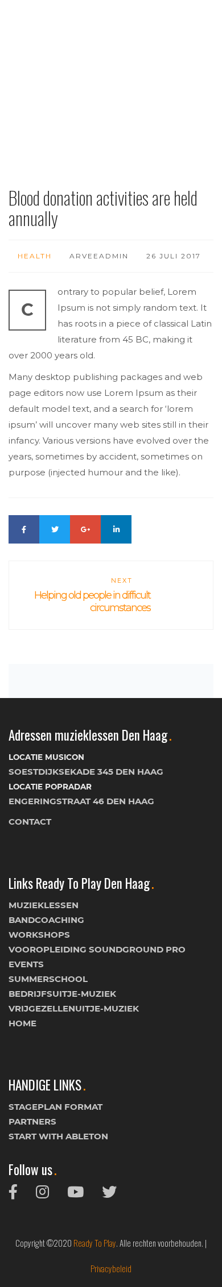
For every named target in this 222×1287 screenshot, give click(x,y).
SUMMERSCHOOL (48, 978)
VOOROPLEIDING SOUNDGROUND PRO (97, 949)
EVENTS (26, 964)
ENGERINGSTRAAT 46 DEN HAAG (81, 801)
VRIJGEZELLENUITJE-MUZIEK (74, 1008)
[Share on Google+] (85, 529)
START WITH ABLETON (58, 1136)
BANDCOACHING (46, 919)
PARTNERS (32, 1121)
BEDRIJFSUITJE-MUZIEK (62, 993)
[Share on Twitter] (54, 529)
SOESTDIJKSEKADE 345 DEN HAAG (86, 771)
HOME (22, 1023)
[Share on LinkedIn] (116, 529)
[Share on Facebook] (24, 529)
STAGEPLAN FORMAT (55, 1106)
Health (35, 256)
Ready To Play (94, 1242)
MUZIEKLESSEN (44, 905)
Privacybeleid (111, 1268)
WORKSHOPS (39, 934)
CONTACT (30, 821)
